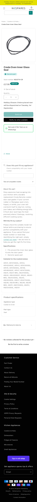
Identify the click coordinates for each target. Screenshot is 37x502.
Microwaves (8, 444)
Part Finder (8, 363)
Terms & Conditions (11, 408)
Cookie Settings (10, 399)
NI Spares (17, 488)
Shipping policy (25, 494)
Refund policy (16, 491)
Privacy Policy (9, 404)
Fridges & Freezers (11, 440)
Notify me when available (18, 120)
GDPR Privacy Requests (12, 413)
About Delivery (9, 372)
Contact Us (8, 368)
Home (4, 21)
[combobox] (18, 13)
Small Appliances (10, 449)
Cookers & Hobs (13, 21)
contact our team (10, 240)
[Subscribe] (30, 472)
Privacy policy (27, 491)
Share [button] (8, 154)
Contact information (19, 497)
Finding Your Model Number (14, 382)
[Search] (31, 13)
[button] (4, 8)
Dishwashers (8, 435)
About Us (7, 386)
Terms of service (14, 494)
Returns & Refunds (11, 377)
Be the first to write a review (18, 344)
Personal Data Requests (12, 418)
